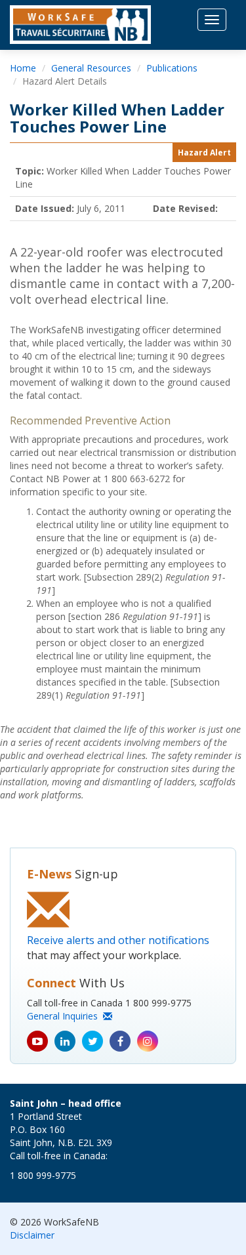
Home (23, 68)
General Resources (91, 68)
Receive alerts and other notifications (118, 940)
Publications (171, 68)
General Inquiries (65, 1016)
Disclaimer (32, 1235)
